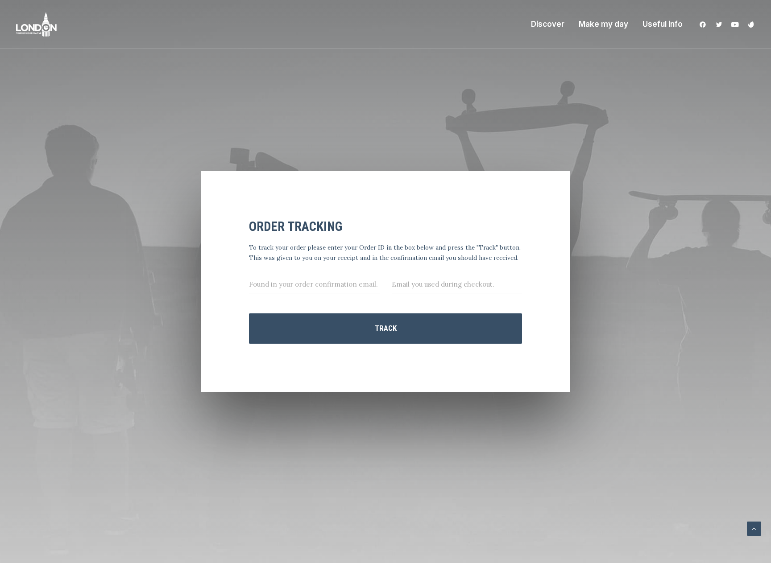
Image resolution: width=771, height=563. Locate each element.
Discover (547, 24)
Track (386, 328)
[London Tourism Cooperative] (36, 24)
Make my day (603, 24)
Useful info (662, 24)
